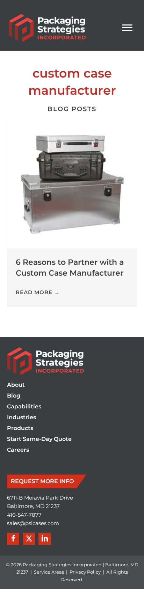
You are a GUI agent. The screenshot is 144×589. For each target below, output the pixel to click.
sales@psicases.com (33, 523)
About (16, 385)
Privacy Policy (85, 572)
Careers (18, 450)
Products (20, 428)
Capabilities (24, 407)
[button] (13, 539)
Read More (38, 292)
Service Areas (49, 572)
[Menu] (127, 28)
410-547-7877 (24, 515)
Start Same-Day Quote (39, 439)
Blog (13, 396)
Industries (21, 418)
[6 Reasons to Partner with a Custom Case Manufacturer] (72, 183)
